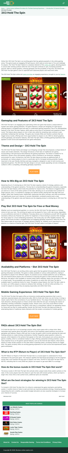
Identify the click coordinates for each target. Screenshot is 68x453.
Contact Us (15, 442)
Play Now (34, 172)
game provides (27, 74)
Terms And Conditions (43, 442)
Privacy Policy (57, 442)
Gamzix (62, 74)
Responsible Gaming (27, 442)
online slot (48, 65)
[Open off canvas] (64, 3)
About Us (6, 442)
